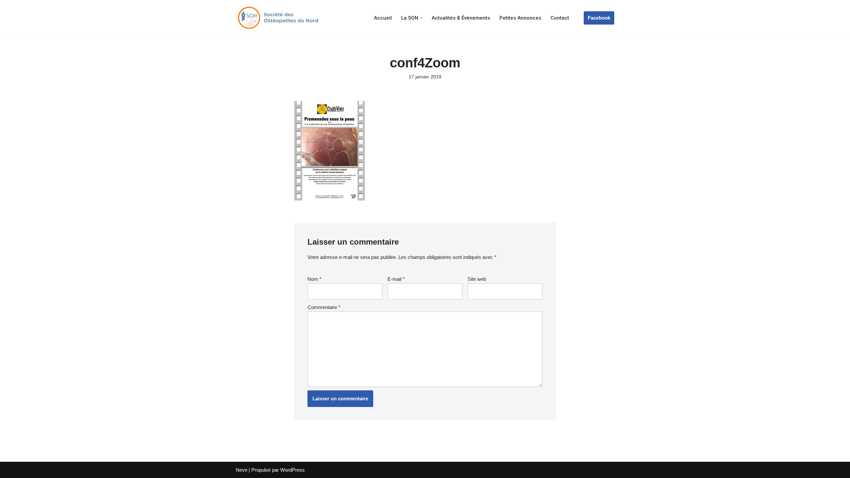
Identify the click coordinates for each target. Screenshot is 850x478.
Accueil (383, 18)
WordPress (292, 470)
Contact (560, 18)
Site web (477, 279)
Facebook (599, 18)
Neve (241, 470)
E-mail (396, 279)
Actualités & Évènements (461, 18)
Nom (314, 279)
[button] (421, 18)
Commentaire (323, 307)
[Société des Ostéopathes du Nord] (277, 18)
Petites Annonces (520, 18)
